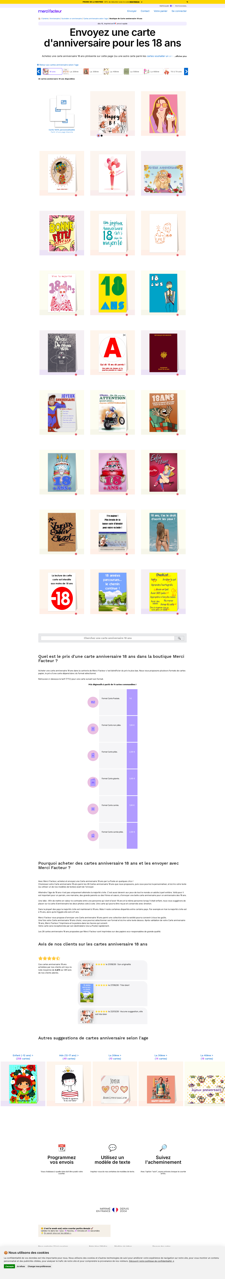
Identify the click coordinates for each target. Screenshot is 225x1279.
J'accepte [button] (9, 1266)
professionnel (180, 6)
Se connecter (179, 11)
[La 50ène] (134, 74)
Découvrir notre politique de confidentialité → (151, 1261)
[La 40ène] (113, 74)
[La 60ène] (154, 74)
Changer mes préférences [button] (39, 1266)
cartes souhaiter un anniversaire (165, 56)
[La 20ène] (73, 74)
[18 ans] (53, 74)
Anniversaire (55, 19)
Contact (145, 11)
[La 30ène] (93, 74)
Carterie (45, 19)
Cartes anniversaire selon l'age (95, 19)
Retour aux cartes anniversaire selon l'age (59, 65)
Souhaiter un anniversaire (71, 19)
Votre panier (160, 11)
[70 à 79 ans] (175, 74)
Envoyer (131, 11)
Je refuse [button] (21, 1266)
